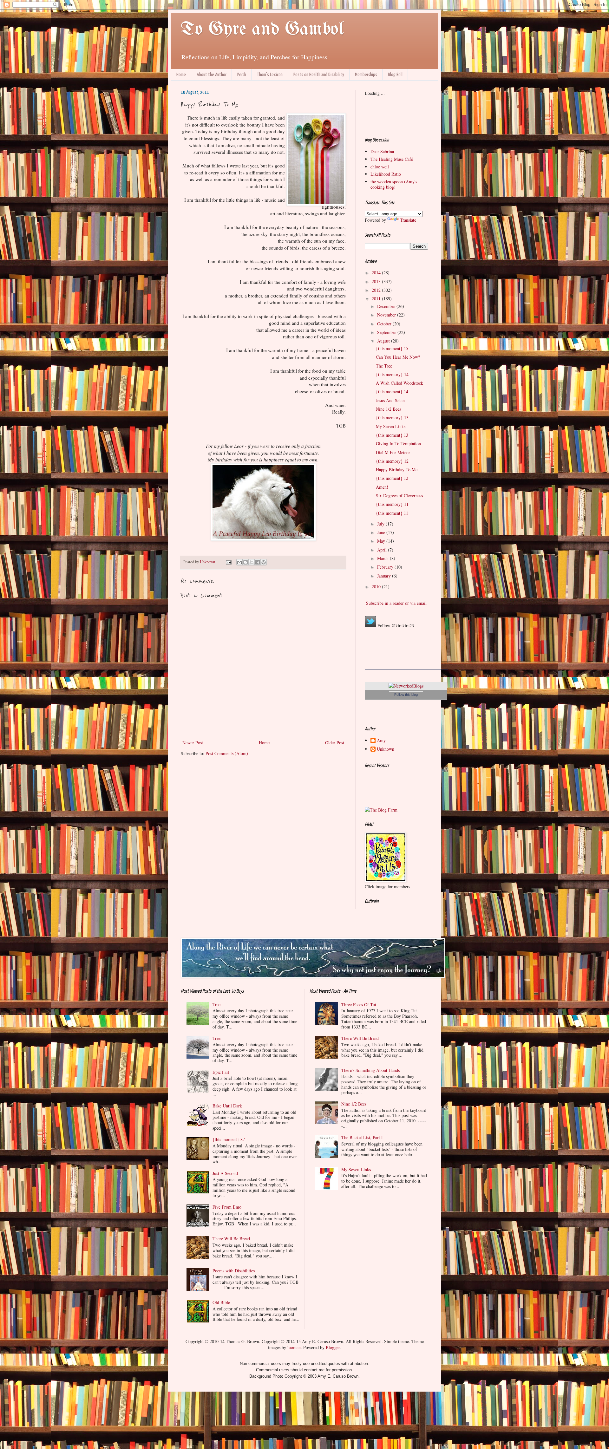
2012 (377, 290)
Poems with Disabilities (234, 1271)
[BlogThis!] (245, 562)
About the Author (211, 74)
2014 (377, 273)
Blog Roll (395, 74)
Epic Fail (221, 1072)
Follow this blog (406, 694)
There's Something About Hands (370, 1070)
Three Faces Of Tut (358, 1005)
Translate (408, 220)
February (386, 567)
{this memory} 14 (392, 374)
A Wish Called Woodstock (399, 383)
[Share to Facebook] (257, 562)
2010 (377, 587)
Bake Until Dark (227, 1106)
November (387, 315)
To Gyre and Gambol (262, 29)
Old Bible (221, 1302)
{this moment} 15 (392, 348)
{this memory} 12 (392, 461)
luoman (294, 1347)
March (383, 558)
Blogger (333, 1347)
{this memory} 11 (392, 504)
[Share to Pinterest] (263, 562)
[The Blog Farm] (381, 810)
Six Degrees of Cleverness (399, 496)
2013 (377, 281)
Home (181, 74)
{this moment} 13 (392, 435)
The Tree (384, 366)
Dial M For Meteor (393, 452)
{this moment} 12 (392, 478)
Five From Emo (227, 1207)
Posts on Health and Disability (318, 74)
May (381, 541)
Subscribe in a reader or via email (396, 603)
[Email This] (239, 562)
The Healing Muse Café (391, 159)
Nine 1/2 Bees (388, 409)
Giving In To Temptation (398, 444)
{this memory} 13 (392, 417)
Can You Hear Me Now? (398, 357)
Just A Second (225, 1173)
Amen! (382, 487)
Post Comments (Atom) (227, 753)
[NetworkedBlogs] (406, 686)
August (384, 341)
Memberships (366, 74)
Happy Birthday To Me (396, 470)
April (382, 550)
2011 (377, 299)
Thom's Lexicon (270, 74)
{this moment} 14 (392, 391)
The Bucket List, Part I (362, 1137)
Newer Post (192, 743)
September (387, 332)
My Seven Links (390, 426)
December (386, 306)
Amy (381, 740)
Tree (216, 1005)
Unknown (385, 749)
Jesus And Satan (390, 400)
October (385, 324)
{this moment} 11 (392, 513)
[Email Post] (228, 562)
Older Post (334, 743)
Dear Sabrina (382, 151)
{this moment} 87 (229, 1139)
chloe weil (379, 167)
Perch (241, 74)
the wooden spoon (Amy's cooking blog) (393, 184)
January (384, 576)
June (381, 532)
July (381, 524)
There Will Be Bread (231, 1239)
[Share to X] (251, 562)
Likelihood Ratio (385, 174)
